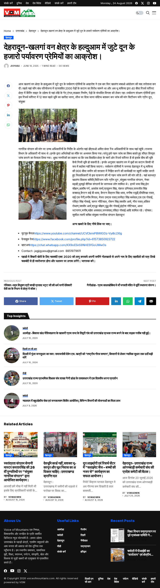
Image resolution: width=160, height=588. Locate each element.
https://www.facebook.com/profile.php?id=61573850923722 (74, 239)
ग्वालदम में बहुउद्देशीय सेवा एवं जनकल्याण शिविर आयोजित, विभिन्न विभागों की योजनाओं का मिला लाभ (71, 401)
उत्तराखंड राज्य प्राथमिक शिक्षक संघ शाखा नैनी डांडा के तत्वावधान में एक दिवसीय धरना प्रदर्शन (70, 378)
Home (7, 30)
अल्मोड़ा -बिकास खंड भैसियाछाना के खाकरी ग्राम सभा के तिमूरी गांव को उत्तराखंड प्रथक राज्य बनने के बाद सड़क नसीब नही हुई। (87, 333)
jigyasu (15, 66)
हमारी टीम (153, 580)
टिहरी (83, 535)
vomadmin (14, 497)
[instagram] (148, 3)
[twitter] (142, 3)
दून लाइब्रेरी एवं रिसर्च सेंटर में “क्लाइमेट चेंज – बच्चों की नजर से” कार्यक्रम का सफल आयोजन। (99, 469)
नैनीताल (84, 540)
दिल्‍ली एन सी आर (89, 580)
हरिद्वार (83, 551)
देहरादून (32, 30)
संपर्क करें (61, 551)
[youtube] (154, 3)
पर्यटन (125, 578)
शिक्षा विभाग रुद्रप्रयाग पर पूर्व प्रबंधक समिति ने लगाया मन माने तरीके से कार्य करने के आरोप (141, 533)
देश (108, 578)
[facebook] (136, 3)
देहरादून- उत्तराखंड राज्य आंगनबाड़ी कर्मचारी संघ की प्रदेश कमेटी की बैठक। (138, 467)
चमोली (60, 535)
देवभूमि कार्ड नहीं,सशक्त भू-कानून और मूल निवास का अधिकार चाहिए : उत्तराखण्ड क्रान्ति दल (60, 469)
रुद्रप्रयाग (85, 546)
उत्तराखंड (20, 30)
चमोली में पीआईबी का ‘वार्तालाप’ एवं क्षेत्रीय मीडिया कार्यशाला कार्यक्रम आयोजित (139, 552)
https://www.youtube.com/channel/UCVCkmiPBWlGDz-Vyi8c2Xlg (78, 233)
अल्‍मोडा (60, 529)
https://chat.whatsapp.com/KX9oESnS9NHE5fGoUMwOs (67, 245)
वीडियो (135, 578)
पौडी (59, 546)
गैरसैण (83, 529)
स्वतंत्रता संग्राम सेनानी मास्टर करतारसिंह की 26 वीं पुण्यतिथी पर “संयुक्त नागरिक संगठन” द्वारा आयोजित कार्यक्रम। (19, 471)
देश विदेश (116, 580)
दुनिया (100, 578)
